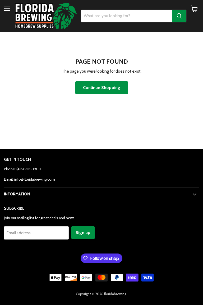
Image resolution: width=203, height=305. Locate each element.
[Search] (179, 16)
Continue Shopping (101, 87)
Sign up (83, 232)
